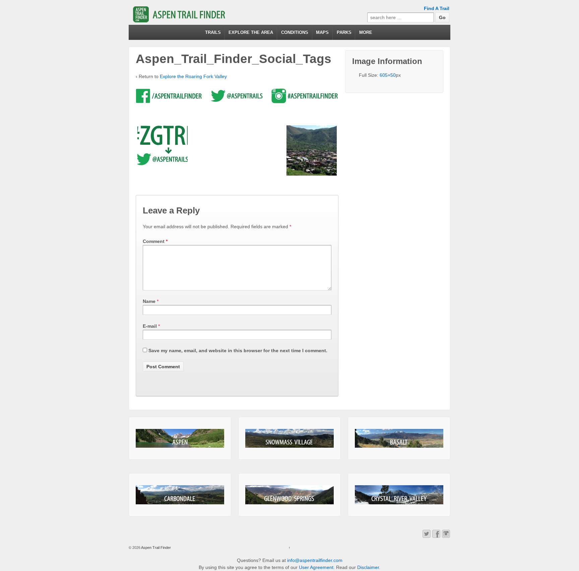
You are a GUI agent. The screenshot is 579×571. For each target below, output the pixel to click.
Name (149, 301)
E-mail (150, 326)
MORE (365, 32)
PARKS (344, 32)
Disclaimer (368, 567)
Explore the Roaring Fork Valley (193, 76)
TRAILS (213, 32)
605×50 (388, 75)
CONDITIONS (294, 32)
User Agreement (316, 567)
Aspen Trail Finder (155, 548)
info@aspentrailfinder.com (314, 560)
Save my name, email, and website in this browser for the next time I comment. (237, 350)
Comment (155, 241)
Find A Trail (436, 8)
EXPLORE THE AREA (251, 32)
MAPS (322, 32)
